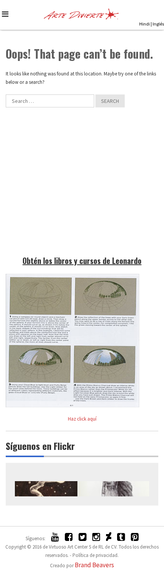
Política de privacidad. (95, 555)
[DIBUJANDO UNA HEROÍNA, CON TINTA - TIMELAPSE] (113, 488)
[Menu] (6, 14)
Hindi (144, 24)
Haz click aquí (82, 419)
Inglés (158, 24)
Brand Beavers (94, 565)
